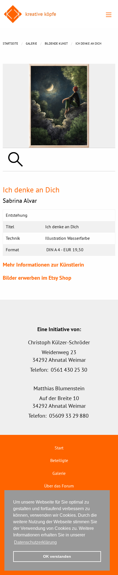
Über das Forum (59, 486)
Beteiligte (59, 460)
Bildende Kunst (56, 43)
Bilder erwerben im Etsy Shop (37, 277)
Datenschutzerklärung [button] (35, 542)
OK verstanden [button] (57, 556)
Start (59, 447)
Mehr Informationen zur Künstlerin (43, 264)
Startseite (10, 43)
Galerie (31, 43)
